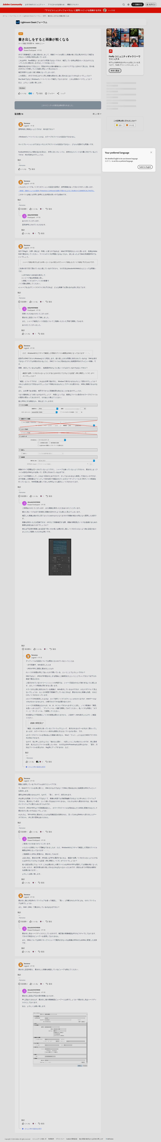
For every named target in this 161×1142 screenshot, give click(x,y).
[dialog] (128, 160)
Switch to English (145, 167)
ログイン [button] (108, 161)
